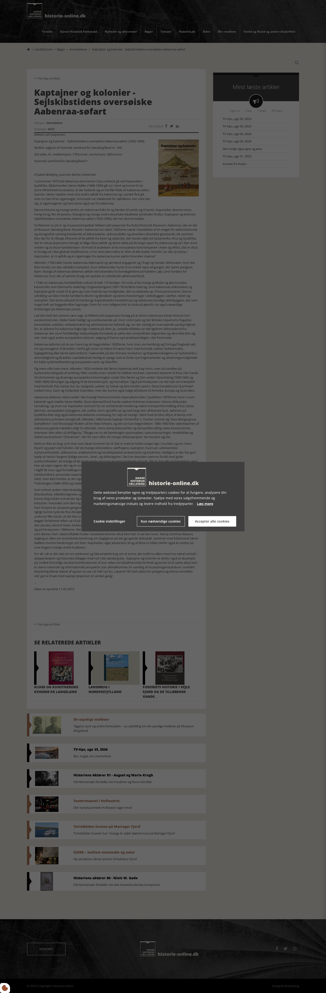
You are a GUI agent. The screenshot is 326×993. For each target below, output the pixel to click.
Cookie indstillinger (109, 521)
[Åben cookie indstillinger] (5, 988)
